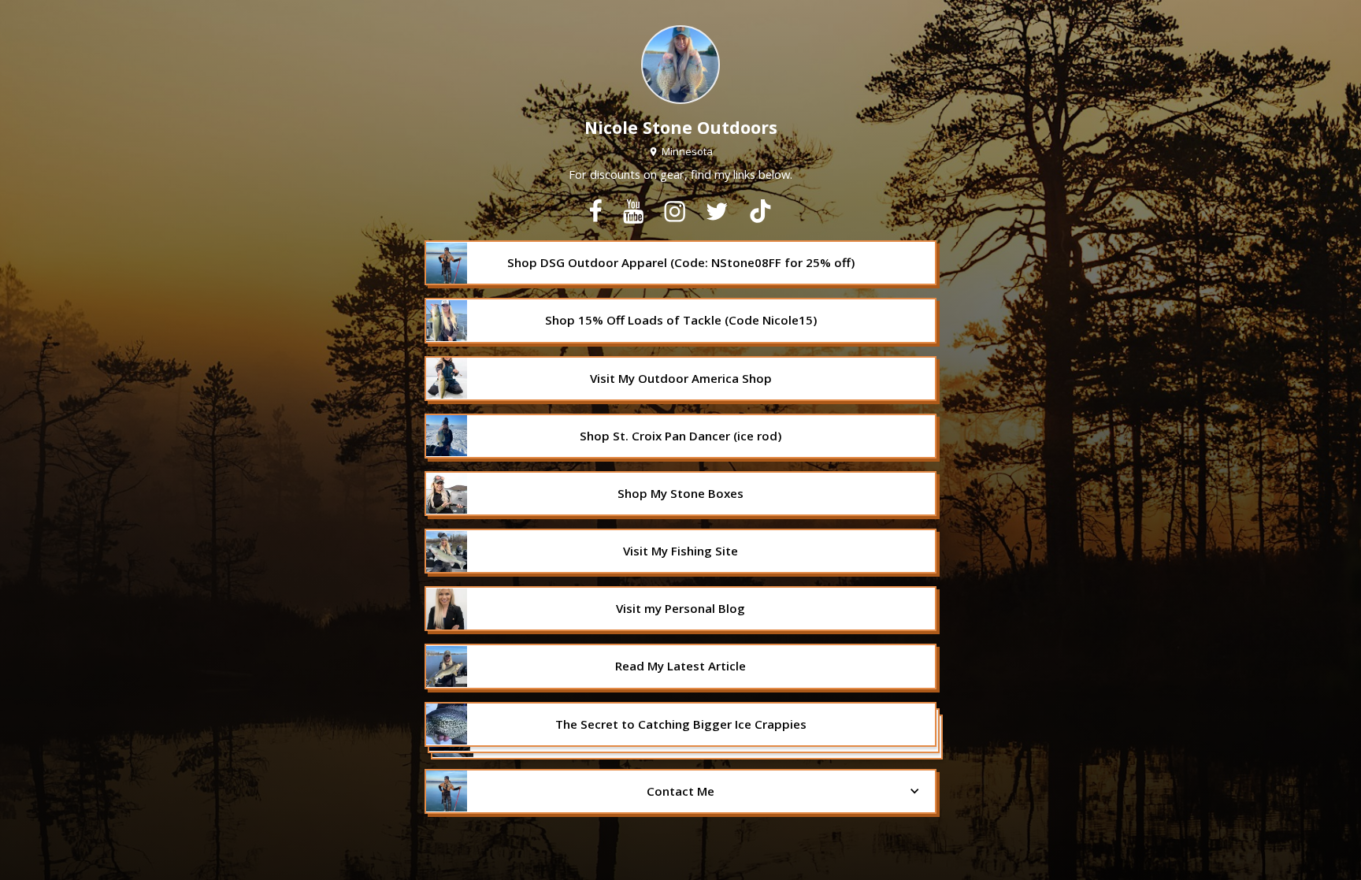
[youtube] (633, 211)
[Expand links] (680, 730)
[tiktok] (760, 211)
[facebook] (595, 211)
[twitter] (716, 211)
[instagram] (674, 211)
